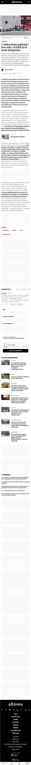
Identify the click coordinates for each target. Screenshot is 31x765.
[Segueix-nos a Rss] (29, 710)
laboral (14, 230)
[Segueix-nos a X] (6, 710)
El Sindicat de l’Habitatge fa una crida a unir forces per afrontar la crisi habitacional (20, 412)
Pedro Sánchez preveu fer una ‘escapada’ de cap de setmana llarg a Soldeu (15, 494)
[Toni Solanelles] (2, 69)
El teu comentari (7, 323)
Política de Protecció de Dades (16, 744)
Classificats (16, 730)
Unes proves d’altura (17, 137)
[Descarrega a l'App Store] (15, 759)
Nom (4, 309)
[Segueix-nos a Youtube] (10, 710)
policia (21, 230)
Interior (4, 41)
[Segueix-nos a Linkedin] (17, 710)
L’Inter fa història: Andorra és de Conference (20, 377)
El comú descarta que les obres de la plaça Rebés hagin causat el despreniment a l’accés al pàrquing (19, 438)
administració (6, 234)
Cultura (15, 722)
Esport (13, 374)
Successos (14, 383)
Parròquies (14, 432)
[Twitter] (12, 763)
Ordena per (18, 289)
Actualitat (15, 716)
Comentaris (18, 73)
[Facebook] (4, 763)
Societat (13, 360)
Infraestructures (16, 420)
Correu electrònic (8, 316)
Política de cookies (15, 747)
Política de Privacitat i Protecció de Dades (13, 338)
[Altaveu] (17, 2)
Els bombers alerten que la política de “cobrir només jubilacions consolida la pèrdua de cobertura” (19, 400)
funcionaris (5, 230)
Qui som (15, 736)
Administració (15, 395)
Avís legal (15, 749)
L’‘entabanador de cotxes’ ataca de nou (14, 490)
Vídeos (15, 727)
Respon (13, 304)
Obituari (15, 733)
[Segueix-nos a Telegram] (25, 710)
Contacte (15, 739)
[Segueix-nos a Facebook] (2, 710)
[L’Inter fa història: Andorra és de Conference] (5, 376)
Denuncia (20, 304)
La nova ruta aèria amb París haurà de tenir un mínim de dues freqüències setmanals (20, 424)
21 (3, 304)
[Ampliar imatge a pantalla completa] (27, 18)
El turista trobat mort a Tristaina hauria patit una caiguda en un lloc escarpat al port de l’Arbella (19, 388)
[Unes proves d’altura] (5, 136)
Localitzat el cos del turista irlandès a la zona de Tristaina (15, 482)
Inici (15, 714)
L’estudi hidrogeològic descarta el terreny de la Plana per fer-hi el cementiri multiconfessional (18, 366)
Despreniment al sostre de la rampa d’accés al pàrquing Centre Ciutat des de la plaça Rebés (14, 487)
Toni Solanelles (8, 69)
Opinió (15, 719)
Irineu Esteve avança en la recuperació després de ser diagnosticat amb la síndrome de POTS (15, 478)
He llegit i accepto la (13, 338)
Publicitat (15, 741)
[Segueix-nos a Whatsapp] (21, 710)
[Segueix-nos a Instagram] (14, 710)
